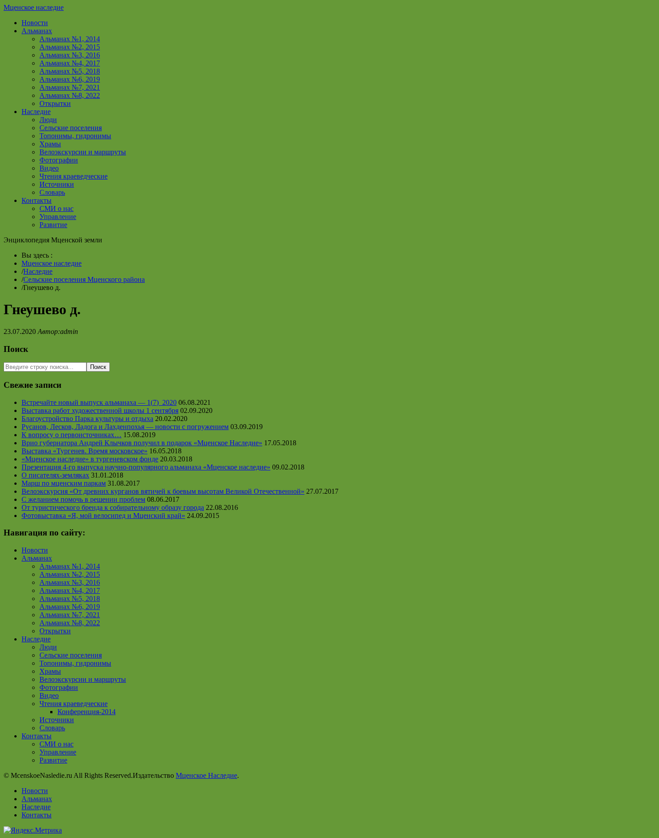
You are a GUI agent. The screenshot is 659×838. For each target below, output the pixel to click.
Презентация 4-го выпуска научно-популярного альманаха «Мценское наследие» (146, 467)
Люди (48, 119)
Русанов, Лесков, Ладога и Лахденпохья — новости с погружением (125, 426)
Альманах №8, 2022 (69, 95)
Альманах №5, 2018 (69, 71)
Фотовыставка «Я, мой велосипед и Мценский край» (103, 515)
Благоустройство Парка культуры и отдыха (87, 418)
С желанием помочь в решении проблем (83, 499)
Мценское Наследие (206, 775)
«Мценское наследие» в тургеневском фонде (90, 459)
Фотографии (58, 160)
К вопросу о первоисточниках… (71, 435)
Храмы (50, 144)
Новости (35, 22)
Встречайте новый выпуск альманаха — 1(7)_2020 (99, 402)
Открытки (55, 103)
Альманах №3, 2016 (69, 55)
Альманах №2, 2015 (69, 47)
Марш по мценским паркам (64, 483)
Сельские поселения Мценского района (84, 279)
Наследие (36, 111)
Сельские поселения (70, 128)
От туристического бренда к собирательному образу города (113, 507)
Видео (49, 168)
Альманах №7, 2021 (69, 87)
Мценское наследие (34, 7)
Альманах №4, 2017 (69, 63)
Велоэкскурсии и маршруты (82, 152)
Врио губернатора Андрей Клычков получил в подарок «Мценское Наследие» (142, 443)
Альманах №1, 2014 (69, 39)
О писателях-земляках (55, 475)
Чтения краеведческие (73, 176)
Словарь (52, 192)
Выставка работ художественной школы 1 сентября (100, 410)
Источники (56, 184)
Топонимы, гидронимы (75, 136)
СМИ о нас (56, 208)
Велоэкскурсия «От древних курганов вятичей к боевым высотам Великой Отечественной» (163, 491)
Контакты (37, 200)
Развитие (53, 224)
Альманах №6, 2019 (69, 79)
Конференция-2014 (86, 711)
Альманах (37, 31)
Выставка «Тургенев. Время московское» (84, 451)
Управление (57, 216)
